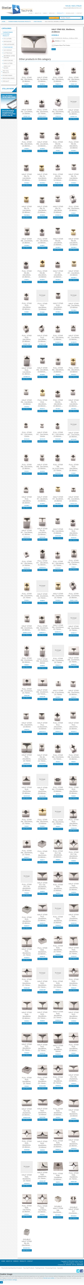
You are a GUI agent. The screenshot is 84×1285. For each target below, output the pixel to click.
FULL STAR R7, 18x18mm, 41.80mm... (42, 563)
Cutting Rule (8, 53)
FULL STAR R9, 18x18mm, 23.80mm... (27, 79)
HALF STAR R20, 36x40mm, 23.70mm (27, 952)
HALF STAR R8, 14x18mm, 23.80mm (74, 306)
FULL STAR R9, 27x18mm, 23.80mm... (58, 789)
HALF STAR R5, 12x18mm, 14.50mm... (74, 499)
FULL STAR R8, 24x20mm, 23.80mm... (74, 208)
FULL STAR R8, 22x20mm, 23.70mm (27, 596)
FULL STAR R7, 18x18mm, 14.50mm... (27, 563)
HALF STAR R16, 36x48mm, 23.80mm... (27, 1015)
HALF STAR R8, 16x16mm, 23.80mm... (42, 467)
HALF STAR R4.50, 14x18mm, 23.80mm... (42, 532)
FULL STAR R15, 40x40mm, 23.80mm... (27, 920)
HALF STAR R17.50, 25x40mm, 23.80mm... (42, 886)
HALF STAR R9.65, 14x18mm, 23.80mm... (58, 242)
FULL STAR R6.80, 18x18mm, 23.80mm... (27, 274)
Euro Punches (8, 60)
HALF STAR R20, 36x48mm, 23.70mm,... (42, 1015)
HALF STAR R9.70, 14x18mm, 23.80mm (42, 177)
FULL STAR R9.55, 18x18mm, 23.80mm (74, 145)
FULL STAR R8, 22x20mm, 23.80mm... (74, 596)
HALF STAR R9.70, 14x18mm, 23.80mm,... (27, 177)
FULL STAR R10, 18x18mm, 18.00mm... (74, 468)
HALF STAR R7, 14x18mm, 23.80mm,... (74, 338)
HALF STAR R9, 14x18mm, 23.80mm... (42, 144)
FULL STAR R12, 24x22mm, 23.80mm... (58, 726)
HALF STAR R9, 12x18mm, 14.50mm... (27, 112)
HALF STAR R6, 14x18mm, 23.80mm (27, 402)
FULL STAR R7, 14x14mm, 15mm (27, 434)
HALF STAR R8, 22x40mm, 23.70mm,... (74, 660)
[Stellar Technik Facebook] (81, 1271)
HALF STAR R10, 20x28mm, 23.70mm (27, 758)
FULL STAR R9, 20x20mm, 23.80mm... (58, 112)
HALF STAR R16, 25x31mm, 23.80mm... (27, 790)
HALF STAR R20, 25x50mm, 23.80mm (42, 1112)
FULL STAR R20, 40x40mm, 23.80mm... (58, 888)
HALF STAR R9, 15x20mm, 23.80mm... (74, 692)
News (45, 13)
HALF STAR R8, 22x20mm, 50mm (42, 661)
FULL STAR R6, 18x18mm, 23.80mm (74, 370)
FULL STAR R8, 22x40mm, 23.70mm (58, 660)
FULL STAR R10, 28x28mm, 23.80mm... (74, 790)
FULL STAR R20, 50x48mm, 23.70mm (27, 1081)
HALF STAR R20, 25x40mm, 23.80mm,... (74, 918)
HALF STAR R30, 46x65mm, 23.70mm (27, 1178)
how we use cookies (48, 1278)
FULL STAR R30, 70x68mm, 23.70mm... (74, 1176)
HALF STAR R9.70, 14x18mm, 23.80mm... (27, 209)
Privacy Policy (79, 1263)
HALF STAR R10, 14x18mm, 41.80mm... (27, 371)
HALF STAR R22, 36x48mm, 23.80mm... (74, 1015)
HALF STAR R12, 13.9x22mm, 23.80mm (42, 726)
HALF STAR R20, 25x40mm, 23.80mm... (74, 887)
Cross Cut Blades (7, 67)
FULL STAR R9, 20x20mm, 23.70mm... (42, 112)
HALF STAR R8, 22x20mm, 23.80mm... (27, 241)
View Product (26, 86)
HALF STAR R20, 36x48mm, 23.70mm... (58, 1015)
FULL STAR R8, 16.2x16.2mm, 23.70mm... (58, 468)
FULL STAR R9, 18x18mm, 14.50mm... (74, 79)
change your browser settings (8, 1280)
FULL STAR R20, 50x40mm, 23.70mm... (58, 949)
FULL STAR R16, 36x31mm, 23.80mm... (42, 854)
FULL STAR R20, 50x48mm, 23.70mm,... (58, 1080)
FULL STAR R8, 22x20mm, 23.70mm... (74, 562)
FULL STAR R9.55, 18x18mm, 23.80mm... (58, 145)
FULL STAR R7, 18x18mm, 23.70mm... (58, 563)
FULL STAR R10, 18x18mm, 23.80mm (42, 306)
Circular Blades (9, 44)
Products (60, 13)
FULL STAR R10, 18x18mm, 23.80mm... (27, 306)
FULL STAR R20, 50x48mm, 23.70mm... (42, 1080)
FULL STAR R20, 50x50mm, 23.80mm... (58, 1112)
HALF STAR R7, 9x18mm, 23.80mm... (42, 499)
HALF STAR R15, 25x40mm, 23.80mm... (42, 918)
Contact (79, 13)
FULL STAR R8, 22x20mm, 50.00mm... (27, 660)
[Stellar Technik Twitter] (78, 1271)
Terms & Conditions (69, 1263)
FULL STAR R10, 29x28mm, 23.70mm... (74, 823)
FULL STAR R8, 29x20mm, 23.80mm (42, 822)
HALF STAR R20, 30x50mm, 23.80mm (74, 1113)
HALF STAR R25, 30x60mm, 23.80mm (42, 1144)
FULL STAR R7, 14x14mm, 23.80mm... (58, 434)
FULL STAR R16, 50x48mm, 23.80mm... (74, 1048)
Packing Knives (7, 75)
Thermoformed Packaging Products (19, 21)
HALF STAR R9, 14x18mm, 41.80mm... (74, 112)
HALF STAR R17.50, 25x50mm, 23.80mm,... (74, 1078)
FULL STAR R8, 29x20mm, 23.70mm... (27, 822)
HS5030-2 (57, 41)
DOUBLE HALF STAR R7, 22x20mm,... (74, 1210)
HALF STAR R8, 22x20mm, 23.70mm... (42, 596)
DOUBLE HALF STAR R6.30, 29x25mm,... (27, 1242)
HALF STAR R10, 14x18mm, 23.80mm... (58, 306)
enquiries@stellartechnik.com (73, 8)
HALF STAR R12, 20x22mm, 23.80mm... (74, 726)
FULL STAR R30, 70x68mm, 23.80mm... (58, 1176)
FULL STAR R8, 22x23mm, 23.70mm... (58, 757)
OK (1, 1282)
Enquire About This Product (62, 45)
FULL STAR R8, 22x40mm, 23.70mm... (27, 691)
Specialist (6, 81)
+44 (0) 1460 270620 (73, 6)
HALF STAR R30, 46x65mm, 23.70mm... (42, 1175)
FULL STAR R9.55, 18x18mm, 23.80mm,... (58, 403)
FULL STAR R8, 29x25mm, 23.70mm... (58, 822)
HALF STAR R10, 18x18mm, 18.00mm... (27, 500)
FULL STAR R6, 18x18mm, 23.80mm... (58, 370)
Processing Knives (9, 78)
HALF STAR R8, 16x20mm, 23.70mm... (74, 628)
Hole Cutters (8, 63)
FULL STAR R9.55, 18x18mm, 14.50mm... (58, 177)
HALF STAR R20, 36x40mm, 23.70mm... (74, 951)
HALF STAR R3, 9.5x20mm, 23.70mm (58, 692)
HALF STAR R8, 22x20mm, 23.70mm (58, 596)
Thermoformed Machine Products (11, 1268)
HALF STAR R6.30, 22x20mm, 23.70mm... (42, 758)
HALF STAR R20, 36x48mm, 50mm (58, 1048)
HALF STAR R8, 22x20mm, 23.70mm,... (58, 627)
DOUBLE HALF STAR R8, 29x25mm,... (58, 1209)
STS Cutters (7, 38)
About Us (38, 13)
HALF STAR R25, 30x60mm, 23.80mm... (74, 1143)
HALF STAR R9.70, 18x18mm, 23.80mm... (58, 209)
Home (31, 13)
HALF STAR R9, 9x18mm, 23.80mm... (42, 79)
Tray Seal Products (6, 71)
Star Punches (38, 21)
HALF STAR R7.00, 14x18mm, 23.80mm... (58, 274)
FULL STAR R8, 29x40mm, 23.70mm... (27, 853)
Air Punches (8, 41)
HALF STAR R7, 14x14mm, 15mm (42, 434)
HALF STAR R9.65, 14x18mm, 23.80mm (74, 242)
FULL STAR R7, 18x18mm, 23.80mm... (42, 241)
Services (52, 13)
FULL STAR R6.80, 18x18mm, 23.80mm (42, 274)
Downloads (70, 13)
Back (53, 49)
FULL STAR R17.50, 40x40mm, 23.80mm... (58, 854)
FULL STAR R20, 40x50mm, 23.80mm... (42, 951)
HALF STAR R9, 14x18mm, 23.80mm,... (42, 370)
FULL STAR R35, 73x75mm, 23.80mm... (27, 1209)
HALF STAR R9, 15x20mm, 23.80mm (27, 725)
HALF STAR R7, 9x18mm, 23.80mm (58, 499)
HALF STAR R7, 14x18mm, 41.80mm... (27, 532)
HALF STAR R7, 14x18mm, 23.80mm (74, 273)
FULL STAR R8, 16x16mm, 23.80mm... (27, 467)
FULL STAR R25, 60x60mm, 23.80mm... (27, 1144)
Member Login (54, 18)
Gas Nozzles (8, 50)
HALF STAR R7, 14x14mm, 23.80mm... (74, 435)
